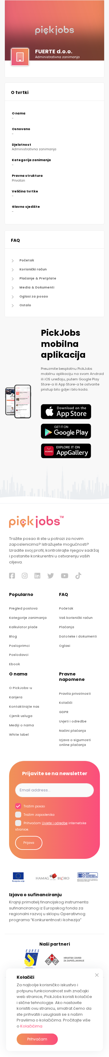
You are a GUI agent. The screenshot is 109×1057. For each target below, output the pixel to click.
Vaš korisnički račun (76, 618)
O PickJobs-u (20, 688)
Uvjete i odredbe (55, 823)
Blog (13, 636)
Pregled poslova (23, 608)
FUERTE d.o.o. (53, 51)
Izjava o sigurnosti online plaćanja (75, 742)
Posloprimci (19, 646)
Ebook (14, 664)
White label (19, 734)
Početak (26, 260)
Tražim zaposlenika (38, 814)
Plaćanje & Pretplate (37, 278)
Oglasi (64, 646)
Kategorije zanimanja (28, 618)
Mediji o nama (21, 725)
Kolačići (65, 702)
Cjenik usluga (20, 716)
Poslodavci (18, 655)
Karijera (15, 697)
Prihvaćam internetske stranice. (50, 826)
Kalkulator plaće (23, 627)
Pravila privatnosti (75, 693)
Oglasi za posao (33, 296)
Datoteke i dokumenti (78, 636)
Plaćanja (66, 627)
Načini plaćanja (72, 730)
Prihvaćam (37, 1039)
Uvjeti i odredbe (73, 721)
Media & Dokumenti (36, 287)
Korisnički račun (33, 269)
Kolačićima (31, 1026)
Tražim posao (34, 806)
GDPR (63, 712)
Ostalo (25, 305)
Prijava (28, 842)
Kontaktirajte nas (24, 706)
